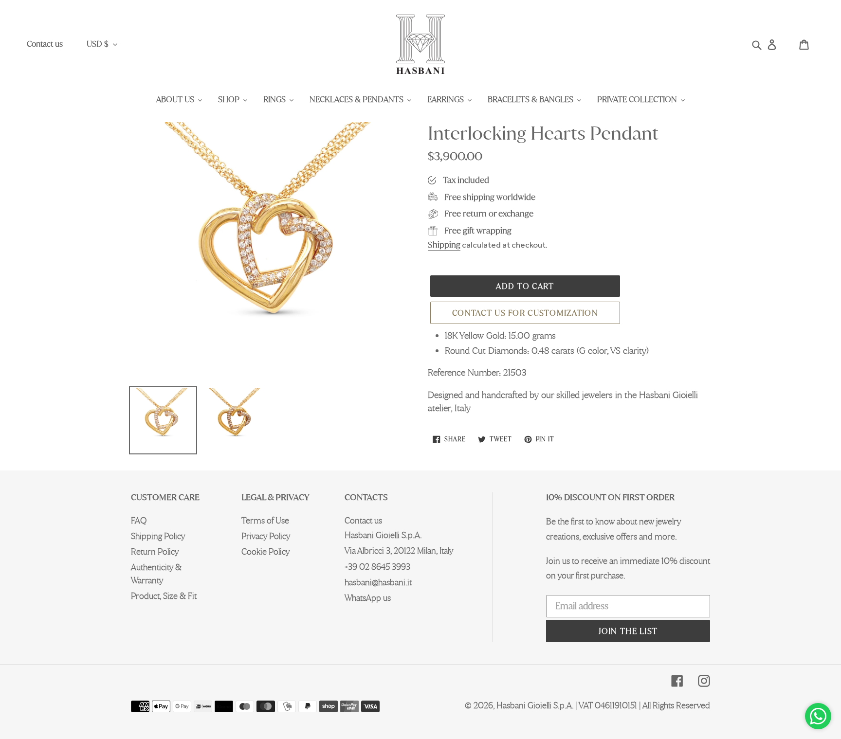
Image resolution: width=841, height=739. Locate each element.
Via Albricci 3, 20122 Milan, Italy (399, 550)
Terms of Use (265, 520)
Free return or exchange (488, 213)
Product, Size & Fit (164, 596)
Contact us (45, 44)
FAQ (138, 520)
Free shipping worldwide (489, 197)
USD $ (98, 44)
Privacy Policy (265, 536)
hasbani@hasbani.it (378, 582)
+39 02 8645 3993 (377, 566)
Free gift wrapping (478, 230)
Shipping (444, 244)
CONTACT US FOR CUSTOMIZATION (525, 313)
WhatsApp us (368, 598)
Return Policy (155, 551)
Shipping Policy (158, 536)
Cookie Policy (265, 551)
